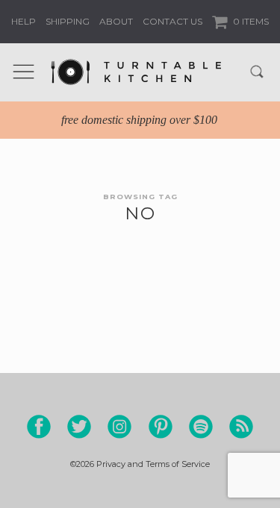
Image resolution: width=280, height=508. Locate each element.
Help (23, 21)
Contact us (172, 21)
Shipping (68, 21)
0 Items (250, 21)
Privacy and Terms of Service (153, 464)
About (116, 21)
